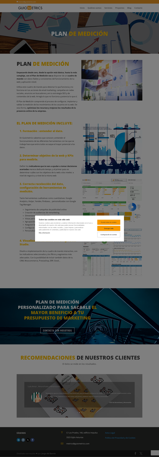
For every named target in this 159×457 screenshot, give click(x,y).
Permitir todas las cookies (109, 222)
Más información (44, 232)
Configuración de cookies (109, 234)
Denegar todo (108, 228)
